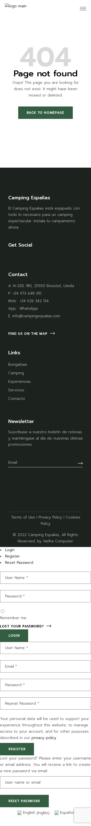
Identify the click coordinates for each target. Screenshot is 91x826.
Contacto (16, 398)
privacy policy (44, 737)
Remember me (13, 618)
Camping (16, 373)
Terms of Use (23, 517)
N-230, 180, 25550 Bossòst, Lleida (43, 285)
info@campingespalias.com (36, 316)
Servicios (16, 390)
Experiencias (19, 381)
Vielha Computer (58, 541)
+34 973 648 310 (26, 293)
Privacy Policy (50, 517)
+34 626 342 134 (34, 301)
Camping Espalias (43, 535)
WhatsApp (28, 308)
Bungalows (17, 364)
